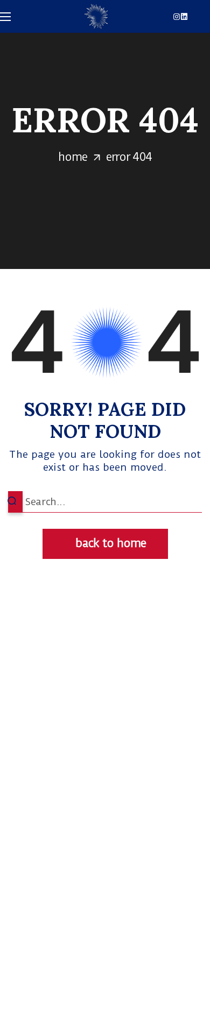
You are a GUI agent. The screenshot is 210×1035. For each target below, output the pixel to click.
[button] (105, 544)
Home (72, 157)
